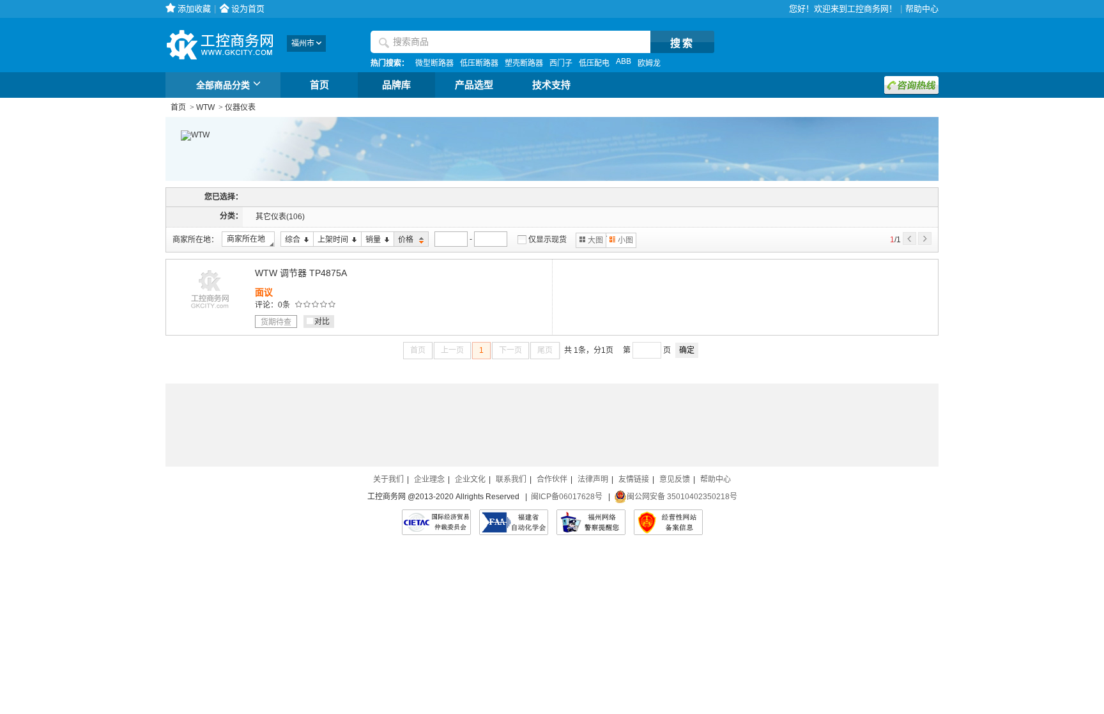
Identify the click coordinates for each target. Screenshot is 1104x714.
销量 (371, 240)
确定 (686, 350)
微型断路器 (434, 63)
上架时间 (330, 240)
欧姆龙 (649, 63)
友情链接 (633, 479)
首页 (319, 85)
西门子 (560, 63)
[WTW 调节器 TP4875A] (210, 311)
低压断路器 (479, 63)
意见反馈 (674, 479)
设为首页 (247, 8)
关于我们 (388, 479)
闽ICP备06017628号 (566, 496)
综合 (290, 240)
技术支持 (551, 85)
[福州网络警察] (590, 522)
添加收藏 (194, 8)
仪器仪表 (240, 107)
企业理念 (429, 479)
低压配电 (594, 63)
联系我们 (511, 479)
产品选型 (474, 85)
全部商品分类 (223, 85)
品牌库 (396, 85)
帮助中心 (922, 8)
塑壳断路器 (524, 63)
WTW (205, 107)
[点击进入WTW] (187, 134)
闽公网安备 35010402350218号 (682, 496)
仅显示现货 (547, 239)
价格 (404, 240)
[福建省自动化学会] (513, 522)
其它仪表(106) (280, 216)
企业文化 (470, 479)
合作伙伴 (552, 479)
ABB (623, 61)
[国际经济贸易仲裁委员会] (436, 522)
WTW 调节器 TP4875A (301, 273)
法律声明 (593, 479)
